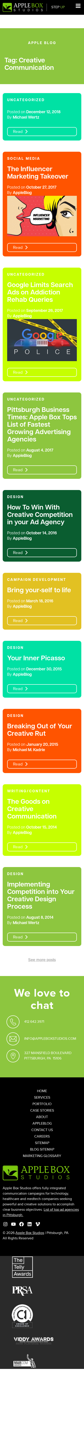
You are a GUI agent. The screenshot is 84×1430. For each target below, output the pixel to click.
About (42, 1117)
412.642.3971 (34, 1022)
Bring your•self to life (39, 590)
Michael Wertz (26, 118)
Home (42, 1091)
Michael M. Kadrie (29, 750)
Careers (42, 1136)
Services (42, 1097)
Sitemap (42, 1143)
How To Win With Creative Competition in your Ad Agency (40, 515)
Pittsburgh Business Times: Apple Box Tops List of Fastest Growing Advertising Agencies (42, 425)
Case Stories (42, 1110)
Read (18, 131)
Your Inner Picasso (36, 658)
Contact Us (42, 1130)
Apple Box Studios (29, 1233)
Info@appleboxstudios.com (50, 1039)
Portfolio (42, 1104)
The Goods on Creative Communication (32, 809)
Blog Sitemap (42, 1149)
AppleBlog (22, 193)
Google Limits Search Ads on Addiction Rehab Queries (40, 293)
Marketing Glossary (42, 1156)
